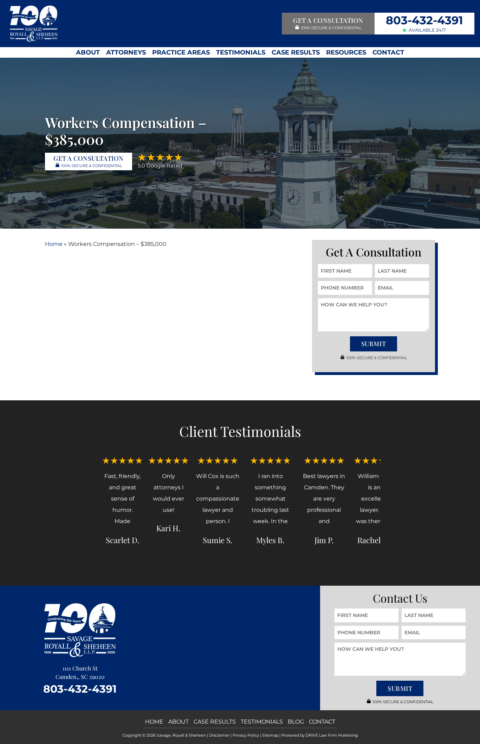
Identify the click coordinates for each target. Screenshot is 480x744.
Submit (373, 343)
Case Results (296, 52)
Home (54, 244)
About (88, 52)
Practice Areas (181, 52)
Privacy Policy (246, 735)
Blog (296, 721)
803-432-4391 (424, 20)
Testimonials (240, 52)
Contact (388, 52)
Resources (346, 52)
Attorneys (126, 52)
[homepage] (34, 23)
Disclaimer (219, 735)
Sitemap (270, 735)
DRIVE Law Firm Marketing (332, 735)
